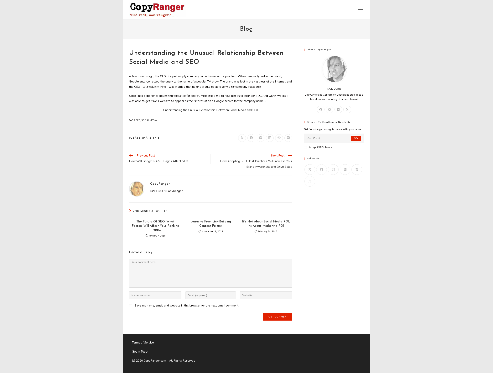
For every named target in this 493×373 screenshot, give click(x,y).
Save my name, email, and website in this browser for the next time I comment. (187, 305)
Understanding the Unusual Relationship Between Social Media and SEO (210, 110)
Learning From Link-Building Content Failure (210, 223)
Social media (149, 120)
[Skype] (356, 169)
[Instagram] (329, 109)
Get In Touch (140, 352)
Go (356, 138)
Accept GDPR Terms (320, 147)
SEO (138, 120)
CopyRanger (160, 184)
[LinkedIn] (338, 109)
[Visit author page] (136, 189)
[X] (347, 109)
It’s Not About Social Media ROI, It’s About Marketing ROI (266, 223)
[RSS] (309, 181)
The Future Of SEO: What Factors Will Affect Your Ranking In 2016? (155, 226)
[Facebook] (320, 109)
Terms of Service (143, 342)
